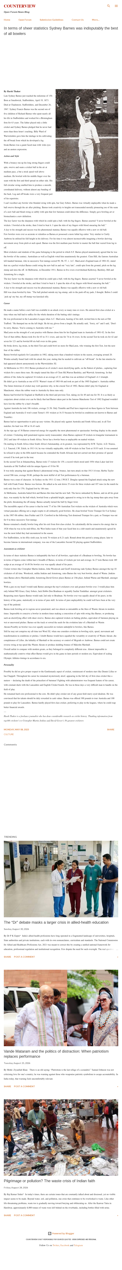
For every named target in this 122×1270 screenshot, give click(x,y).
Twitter (56, 1245)
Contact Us (78, 19)
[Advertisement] (61, 61)
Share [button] (110, 729)
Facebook (64, 1245)
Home (7, 19)
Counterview (20, 6)
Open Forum (24, 19)
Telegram (78, 1245)
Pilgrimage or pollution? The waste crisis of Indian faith (49, 1181)
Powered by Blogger (63, 1233)
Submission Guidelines (51, 19)
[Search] (109, 6)
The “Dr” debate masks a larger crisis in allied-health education (56, 922)
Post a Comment (24, 956)
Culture (9, 734)
